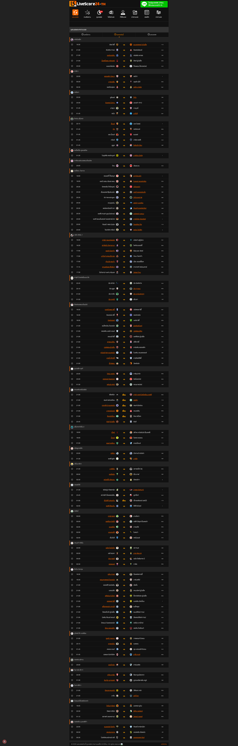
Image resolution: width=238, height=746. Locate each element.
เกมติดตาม (87, 17)
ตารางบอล (135, 17)
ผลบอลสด (75, 17)
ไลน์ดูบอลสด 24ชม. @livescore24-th (156, 4)
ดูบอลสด (99, 14)
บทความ (164, 744)
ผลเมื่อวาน (87, 34)
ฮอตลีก (147, 17)
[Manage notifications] (4, 742)
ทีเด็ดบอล (123, 17)
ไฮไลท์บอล (111, 17)
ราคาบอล (159, 17)
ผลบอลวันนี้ (120, 34)
